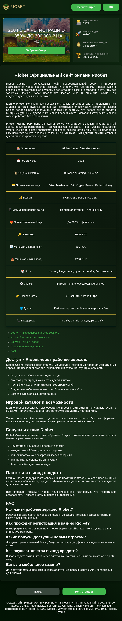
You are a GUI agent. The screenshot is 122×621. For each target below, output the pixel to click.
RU (111, 7)
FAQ (13, 351)
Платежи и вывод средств (27, 346)
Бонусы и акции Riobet (25, 341)
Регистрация (86, 7)
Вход (38, 591)
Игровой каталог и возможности (30, 337)
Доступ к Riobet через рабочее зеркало (35, 332)
